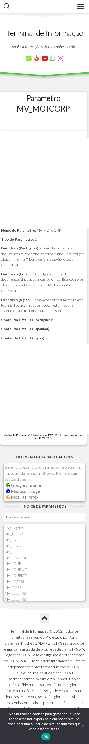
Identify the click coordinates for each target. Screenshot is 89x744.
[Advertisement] (44, 183)
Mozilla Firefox (24, 497)
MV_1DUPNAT (16, 569)
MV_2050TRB (15, 593)
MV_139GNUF (16, 558)
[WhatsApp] (52, 58)
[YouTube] (44, 58)
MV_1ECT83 (14, 581)
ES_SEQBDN (14, 528)
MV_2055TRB (15, 599)
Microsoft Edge (25, 491)
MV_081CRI (14, 540)
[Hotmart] (37, 58)
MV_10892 (13, 546)
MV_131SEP (14, 552)
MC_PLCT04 (14, 534)
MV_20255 (13, 587)
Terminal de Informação (44, 33)
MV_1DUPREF (16, 575)
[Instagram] (60, 58)
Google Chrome (25, 485)
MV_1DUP (13, 563)
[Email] (29, 58)
